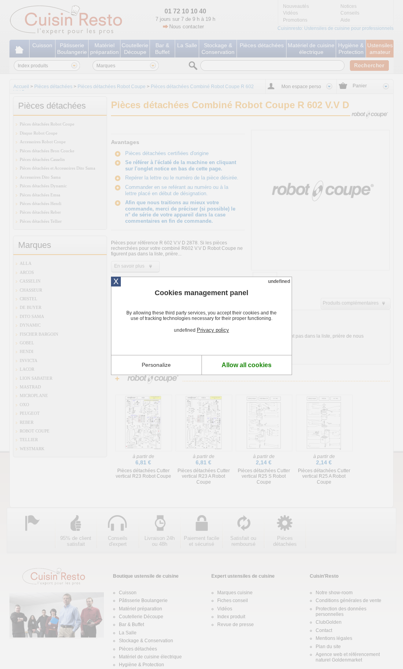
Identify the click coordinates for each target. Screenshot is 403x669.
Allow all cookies (247, 365)
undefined (279, 281)
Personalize (156, 365)
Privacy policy (213, 330)
